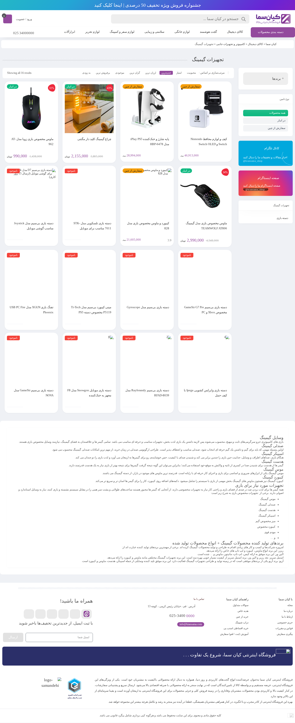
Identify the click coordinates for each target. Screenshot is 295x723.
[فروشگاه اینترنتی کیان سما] (273, 19)
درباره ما (288, 610)
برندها (276, 79)
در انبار (281, 120)
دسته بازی (282, 218)
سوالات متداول (240, 605)
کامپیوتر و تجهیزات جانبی (230, 44)
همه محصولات (277, 112)
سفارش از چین (276, 128)
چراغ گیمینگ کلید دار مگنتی (94, 139)
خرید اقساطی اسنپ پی (236, 628)
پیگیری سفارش (285, 634)
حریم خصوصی (285, 622)
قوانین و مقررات (284, 628)
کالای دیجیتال (255, 44)
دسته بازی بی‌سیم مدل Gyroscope (148, 307)
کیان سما (271, 44)
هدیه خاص (243, 610)
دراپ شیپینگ (241, 622)
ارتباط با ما (287, 616)
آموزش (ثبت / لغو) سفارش (234, 634)
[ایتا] (86, 614)
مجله (290, 605)
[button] (82, 689)
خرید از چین (242, 616)
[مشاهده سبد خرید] (7, 19)
